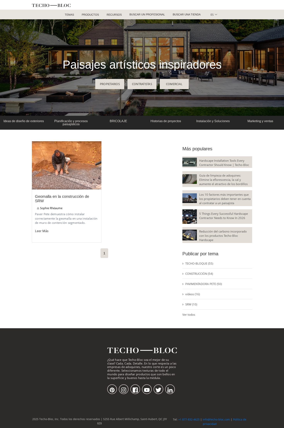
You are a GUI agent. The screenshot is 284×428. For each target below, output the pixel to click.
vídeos (192, 294)
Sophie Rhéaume (50, 208)
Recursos (114, 14)
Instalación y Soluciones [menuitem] (213, 121)
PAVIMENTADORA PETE (203, 284)
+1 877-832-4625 (189, 419)
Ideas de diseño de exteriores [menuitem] (23, 121)
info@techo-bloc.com (216, 419)
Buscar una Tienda (187, 14)
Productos (90, 14)
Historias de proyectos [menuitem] (166, 121)
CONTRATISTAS (142, 84)
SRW (191, 304)
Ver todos (188, 314)
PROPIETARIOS (110, 84)
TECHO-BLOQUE (199, 263)
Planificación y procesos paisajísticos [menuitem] (71, 122)
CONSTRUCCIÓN (199, 274)
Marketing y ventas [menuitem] (260, 121)
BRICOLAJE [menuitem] (118, 121)
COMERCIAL (174, 84)
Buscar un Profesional (147, 14)
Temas (69, 14)
